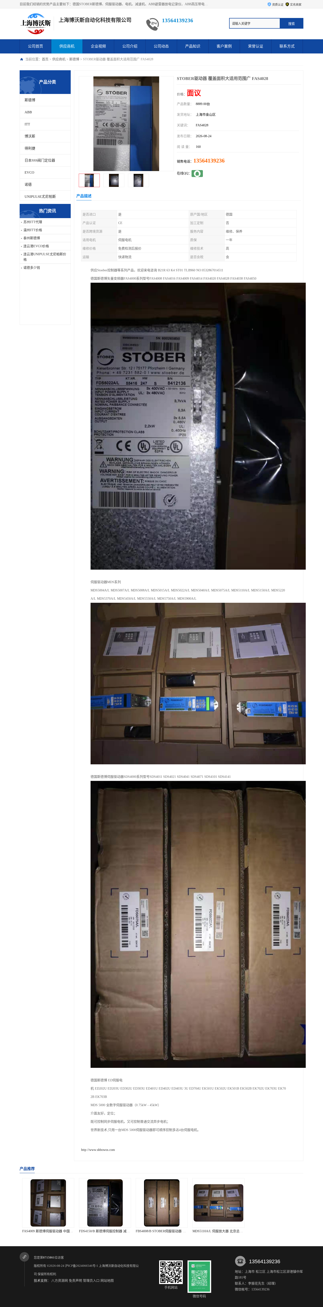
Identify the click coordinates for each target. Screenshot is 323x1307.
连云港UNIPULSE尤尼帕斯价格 (44, 256)
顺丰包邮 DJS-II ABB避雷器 (218, 1231)
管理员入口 (91, 1280)
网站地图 (107, 1280)
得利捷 (30, 148)
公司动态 (161, 46)
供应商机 (66, 46)
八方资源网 (59, 1280)
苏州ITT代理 (32, 222)
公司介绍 (129, 46)
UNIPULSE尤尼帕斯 (40, 196)
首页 (45, 59)
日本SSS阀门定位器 (40, 160)
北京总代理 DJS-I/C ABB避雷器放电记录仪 (280, 1231)
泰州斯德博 (31, 238)
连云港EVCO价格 (36, 246)
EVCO (29, 172)
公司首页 (35, 46)
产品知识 (192, 46)
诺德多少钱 (31, 267)
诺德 (28, 184)
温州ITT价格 (32, 230)
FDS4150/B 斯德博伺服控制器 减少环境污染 (54, 1231)
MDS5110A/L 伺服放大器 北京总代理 (162, 1231)
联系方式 (287, 46)
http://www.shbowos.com (98, 1150)
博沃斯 (30, 136)
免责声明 (75, 1280)
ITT (27, 124)
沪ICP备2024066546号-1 (81, 1265)
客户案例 (224, 46)
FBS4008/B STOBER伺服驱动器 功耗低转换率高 (114, 1231)
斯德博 (74, 59)
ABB (28, 112)
